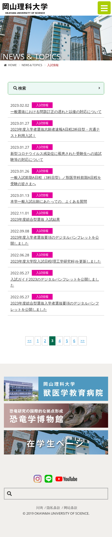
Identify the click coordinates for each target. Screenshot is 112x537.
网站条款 (70, 507)
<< (29, 340)
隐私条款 (53, 507)
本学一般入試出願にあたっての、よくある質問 (48, 201)
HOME (12, 65)
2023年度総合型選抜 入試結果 (35, 219)
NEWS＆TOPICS (32, 65)
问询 (39, 507)
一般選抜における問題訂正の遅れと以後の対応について (56, 111)
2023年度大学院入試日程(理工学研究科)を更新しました (55, 261)
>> (82, 340)
